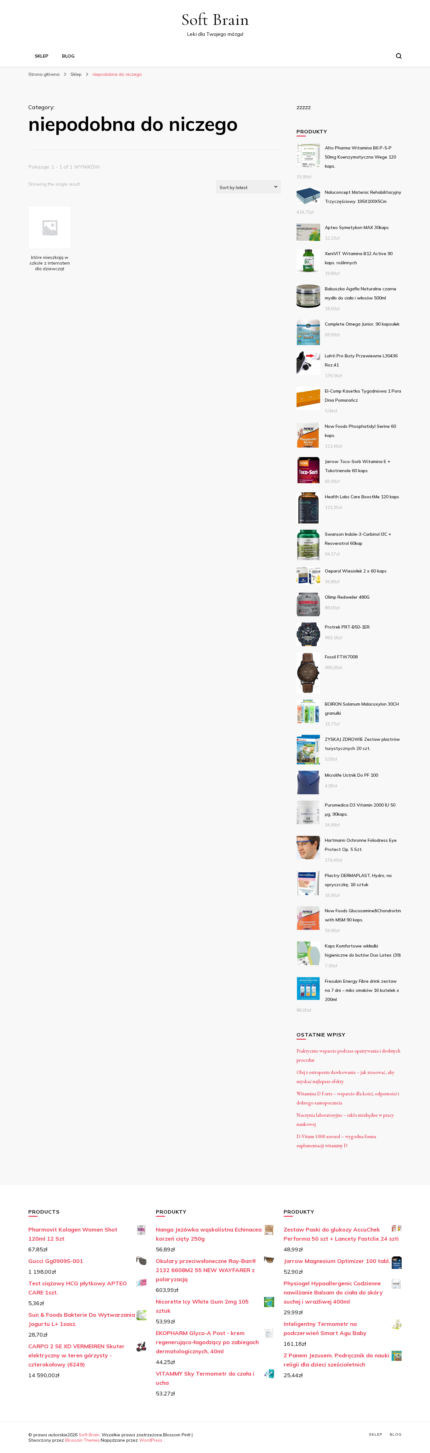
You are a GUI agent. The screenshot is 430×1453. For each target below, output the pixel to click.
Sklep (41, 56)
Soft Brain (215, 19)
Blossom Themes (82, 1440)
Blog (68, 56)
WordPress (150, 1440)
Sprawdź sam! (49, 226)
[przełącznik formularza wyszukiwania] (399, 56)
